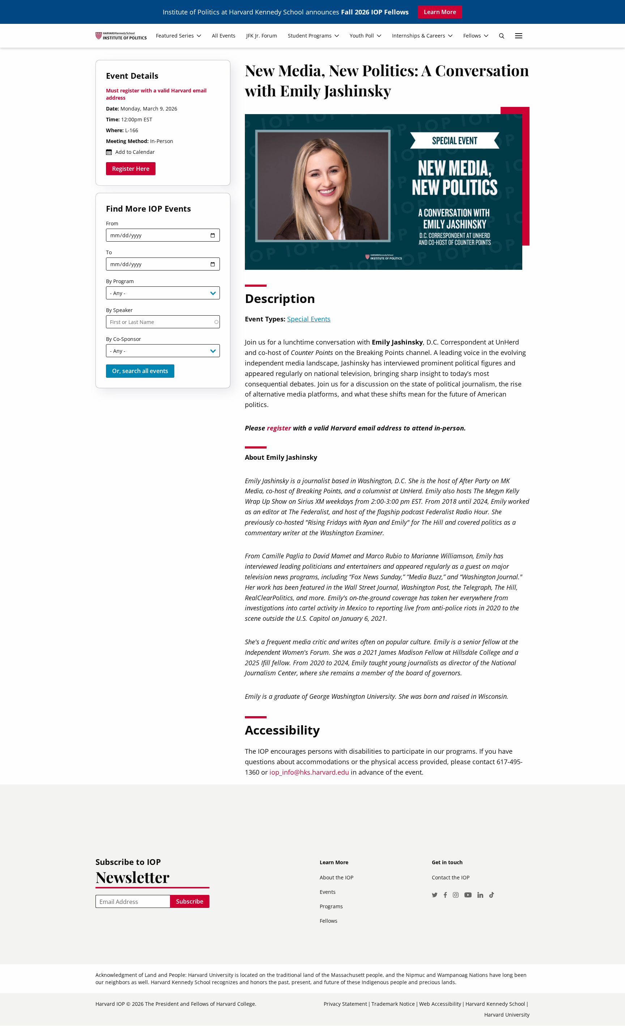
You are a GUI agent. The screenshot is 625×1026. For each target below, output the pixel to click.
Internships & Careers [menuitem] (418, 35)
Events (328, 891)
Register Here (130, 169)
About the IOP (336, 877)
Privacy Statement (345, 1003)
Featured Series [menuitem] (175, 35)
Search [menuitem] (501, 35)
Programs (331, 906)
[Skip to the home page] (123, 39)
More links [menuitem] (518, 36)
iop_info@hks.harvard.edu (309, 772)
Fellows (328, 920)
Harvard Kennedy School (495, 1003)
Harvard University (507, 1014)
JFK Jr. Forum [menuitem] (261, 35)
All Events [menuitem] (223, 35)
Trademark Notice (393, 1003)
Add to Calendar (135, 151)
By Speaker (119, 310)
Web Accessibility (440, 1003)
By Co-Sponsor (123, 338)
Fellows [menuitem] (472, 35)
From (112, 223)
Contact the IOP (450, 877)
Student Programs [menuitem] (310, 35)
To (109, 252)
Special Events (309, 319)
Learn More (440, 12)
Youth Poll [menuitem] (362, 35)
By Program (120, 281)
